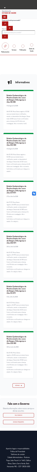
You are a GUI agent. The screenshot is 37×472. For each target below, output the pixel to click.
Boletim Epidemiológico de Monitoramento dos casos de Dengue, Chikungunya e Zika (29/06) (16, 339)
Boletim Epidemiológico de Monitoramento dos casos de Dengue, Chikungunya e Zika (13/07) (16, 289)
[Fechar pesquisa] (10, 28)
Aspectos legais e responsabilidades (18, 448)
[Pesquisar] (5, 36)
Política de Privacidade (17, 451)
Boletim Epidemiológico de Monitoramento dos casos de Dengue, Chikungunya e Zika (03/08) (16, 141)
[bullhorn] (9, 82)
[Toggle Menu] (4, 17)
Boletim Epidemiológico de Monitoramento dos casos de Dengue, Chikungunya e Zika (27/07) (16, 189)
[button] (19, 385)
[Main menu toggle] (4, 7)
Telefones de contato (18, 454)
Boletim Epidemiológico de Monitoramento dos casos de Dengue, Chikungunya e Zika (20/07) (16, 239)
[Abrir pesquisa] (5, 23)
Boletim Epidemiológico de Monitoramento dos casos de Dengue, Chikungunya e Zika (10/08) (16, 98)
